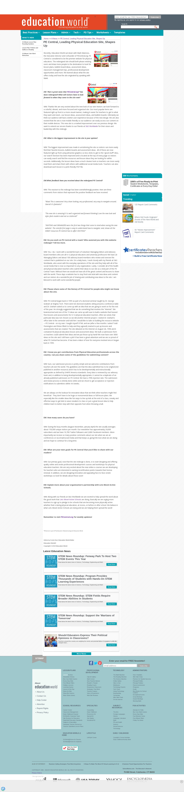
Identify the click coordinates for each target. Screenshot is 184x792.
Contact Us (41, 696)
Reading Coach (91, 685)
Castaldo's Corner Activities (121, 737)
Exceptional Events (139, 694)
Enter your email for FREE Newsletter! (127, 661)
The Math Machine (119, 675)
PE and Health (117, 722)
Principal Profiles (138, 681)
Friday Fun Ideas (138, 720)
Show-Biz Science (68, 693)
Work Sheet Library (69, 695)
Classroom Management (70, 712)
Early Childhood (92, 712)
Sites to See (117, 683)
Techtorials (116, 695)
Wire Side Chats (118, 697)
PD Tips (87, 32)
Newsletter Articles (68, 677)
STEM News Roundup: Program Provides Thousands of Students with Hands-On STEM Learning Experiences (85, 579)
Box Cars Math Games (70, 679)
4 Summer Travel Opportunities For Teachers (137, 764)
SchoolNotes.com (128, 768)
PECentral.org (73, 92)
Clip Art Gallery (91, 677)
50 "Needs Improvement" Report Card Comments (145, 231)
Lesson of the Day (68, 689)
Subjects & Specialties (70, 722)
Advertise (41, 704)
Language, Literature (119, 718)
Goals (135, 689)
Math (114, 720)
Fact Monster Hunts (139, 716)
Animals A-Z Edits (138, 710)
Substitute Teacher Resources (72, 724)
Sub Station (90, 718)
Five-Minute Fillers (68, 683)
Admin (64, 32)
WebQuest (116, 685)
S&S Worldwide (91, 126)
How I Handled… (138, 675)
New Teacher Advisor (93, 681)
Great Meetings (137, 697)
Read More (111, 564)
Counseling (90, 710)
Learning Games (68, 687)
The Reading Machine (120, 677)
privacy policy (145, 20)
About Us (40, 692)
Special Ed (90, 716)
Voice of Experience (93, 693)
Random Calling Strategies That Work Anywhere (65, 764)
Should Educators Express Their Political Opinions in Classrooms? (82, 636)
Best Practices (30, 32)
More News (81, 654)
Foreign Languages (119, 714)
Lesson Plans (49, 32)
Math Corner (91, 679)
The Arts (115, 712)
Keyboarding (117, 693)
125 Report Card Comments (146, 204)
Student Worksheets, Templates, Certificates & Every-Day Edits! (144, 184)
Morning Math (137, 701)
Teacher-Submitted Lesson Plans (73, 726)
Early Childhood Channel (70, 714)
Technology (116, 728)
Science (115, 724)
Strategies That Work (93, 689)
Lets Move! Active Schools (70, 499)
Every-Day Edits (68, 681)
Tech (76, 32)
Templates (119, 32)
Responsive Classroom (94, 687)
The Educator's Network (143, 768)
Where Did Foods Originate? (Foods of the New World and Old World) (147, 219)
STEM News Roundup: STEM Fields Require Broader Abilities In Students (84, 597)
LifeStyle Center (92, 737)
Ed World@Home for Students (72, 741)
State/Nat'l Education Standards (72, 720)
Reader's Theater (92, 683)
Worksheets (103, 32)
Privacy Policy (43, 712)
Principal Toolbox (138, 683)
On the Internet (117, 699)
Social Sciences (118, 726)
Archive (70, 675)
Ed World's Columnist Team (71, 716)
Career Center (67, 710)
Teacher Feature (92, 691)
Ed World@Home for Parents (72, 739)
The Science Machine (119, 679)
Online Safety (117, 681)
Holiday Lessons (68, 685)
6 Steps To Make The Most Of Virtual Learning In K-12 (101, 764)
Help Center (42, 700)
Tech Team (116, 689)
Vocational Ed (91, 720)
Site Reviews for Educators (71, 718)
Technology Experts (119, 687)
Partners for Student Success (142, 679)
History (115, 716)
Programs (136, 687)
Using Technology (118, 691)
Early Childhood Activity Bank (122, 739)
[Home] (58, 22)
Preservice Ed (91, 714)
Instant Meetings (138, 699)
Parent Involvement (139, 685)
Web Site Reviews (92, 695)
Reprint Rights (42, 708)
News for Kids (67, 691)
